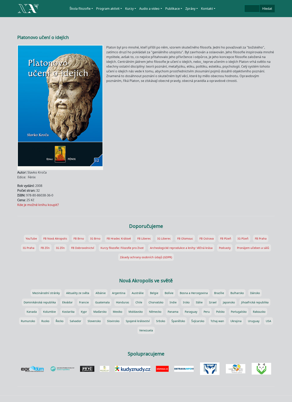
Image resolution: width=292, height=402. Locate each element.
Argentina (118, 293)
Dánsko (255, 293)
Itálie (199, 302)
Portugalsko (239, 312)
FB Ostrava (206, 238)
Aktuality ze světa (77, 293)
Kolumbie (49, 312)
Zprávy (190, 8)
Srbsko (160, 321)
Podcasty (225, 248)
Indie (173, 302)
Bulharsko (237, 293)
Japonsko (229, 302)
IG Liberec (164, 238)
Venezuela (146, 330)
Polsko (220, 312)
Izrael (213, 302)
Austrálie (138, 293)
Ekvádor (67, 302)
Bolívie (169, 293)
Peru (207, 312)
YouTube (31, 238)
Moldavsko (136, 312)
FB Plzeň (225, 238)
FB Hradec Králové (119, 238)
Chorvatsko (156, 302)
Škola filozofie (80, 8)
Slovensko (94, 321)
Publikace (172, 8)
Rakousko (259, 312)
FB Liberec (144, 238)
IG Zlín (60, 248)
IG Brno (95, 238)
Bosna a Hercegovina (194, 293)
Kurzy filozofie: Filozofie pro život (122, 248)
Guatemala (102, 302)
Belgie (154, 293)
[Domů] (28, 5)
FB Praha (261, 238)
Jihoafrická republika (255, 302)
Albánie (101, 293)
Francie (84, 302)
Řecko (59, 321)
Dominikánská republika (40, 302)
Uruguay (253, 321)
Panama (173, 312)
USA (268, 321)
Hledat (267, 8)
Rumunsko (28, 321)
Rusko (45, 321)
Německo (155, 312)
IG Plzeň (243, 238)
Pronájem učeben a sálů (253, 248)
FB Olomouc (185, 238)
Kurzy (129, 8)
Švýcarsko (197, 321)
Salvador (75, 321)
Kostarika (68, 312)
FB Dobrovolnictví (82, 248)
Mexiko (117, 312)
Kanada (32, 312)
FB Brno (78, 238)
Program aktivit (108, 8)
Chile (138, 302)
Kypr (84, 312)
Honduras (122, 302)
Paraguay (191, 312)
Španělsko (178, 321)
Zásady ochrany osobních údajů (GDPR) (146, 257)
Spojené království (138, 321)
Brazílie (219, 293)
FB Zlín (45, 248)
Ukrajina (236, 321)
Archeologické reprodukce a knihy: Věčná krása (181, 248)
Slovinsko (113, 321)
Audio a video (149, 8)
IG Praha (28, 248)
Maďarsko (99, 312)
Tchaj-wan (217, 321)
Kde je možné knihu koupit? (38, 205)
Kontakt (207, 8)
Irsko (186, 302)
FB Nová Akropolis (55, 238)
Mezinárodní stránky (46, 293)
